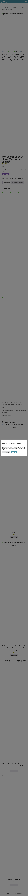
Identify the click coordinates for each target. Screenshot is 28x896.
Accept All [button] (14, 452)
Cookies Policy (11, 448)
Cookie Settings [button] (6, 452)
